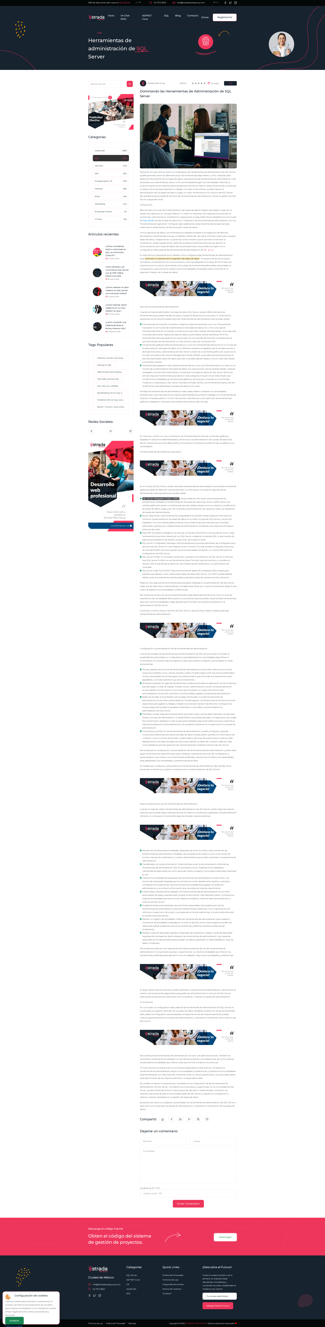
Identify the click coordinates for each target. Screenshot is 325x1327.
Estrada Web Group (156, 83)
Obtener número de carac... (110, 358)
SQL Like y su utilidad (107, 386)
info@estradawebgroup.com (191, 2)
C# (127, 1284)
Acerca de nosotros (171, 1289)
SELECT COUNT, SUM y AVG (110, 407)
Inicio (111, 15)
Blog (178, 15)
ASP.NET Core (133, 1280)
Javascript (111, 150)
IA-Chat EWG (125, 17)
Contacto (192, 15)
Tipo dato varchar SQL (108, 379)
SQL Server (124, 2)
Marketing (111, 204)
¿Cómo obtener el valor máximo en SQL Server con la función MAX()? (117, 290)
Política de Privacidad (172, 1275)
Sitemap (132, 1323)
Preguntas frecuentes (173, 1284)
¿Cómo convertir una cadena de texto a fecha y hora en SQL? (115, 325)
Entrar (205, 17)
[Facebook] (225, 3)
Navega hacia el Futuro (217, 1306)
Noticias (111, 188)
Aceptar (14, 1320)
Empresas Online (111, 211)
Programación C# (111, 181)
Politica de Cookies (13, 1326)
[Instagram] (235, 3)
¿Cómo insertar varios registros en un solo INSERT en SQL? (116, 308)
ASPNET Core (147, 17)
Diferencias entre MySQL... (110, 372)
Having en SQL (104, 365)
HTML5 (111, 219)
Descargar (225, 1237)
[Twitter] (230, 3)
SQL (166, 15)
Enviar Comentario (188, 1203)
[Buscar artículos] (130, 84)
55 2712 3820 (160, 2)
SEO (111, 173)
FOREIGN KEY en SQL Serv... (110, 400)
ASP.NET (111, 166)
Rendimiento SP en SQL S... (110, 393)
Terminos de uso (170, 1280)
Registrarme (224, 17)
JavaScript (131, 1289)
